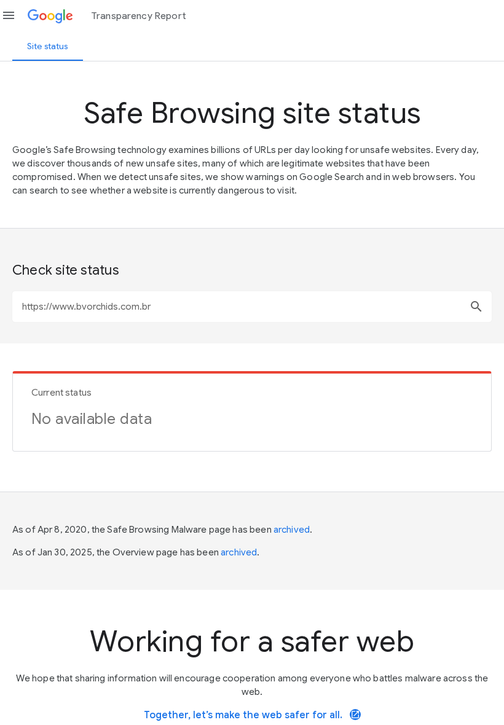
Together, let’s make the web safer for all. (252, 715)
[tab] (47, 46)
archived (292, 529)
